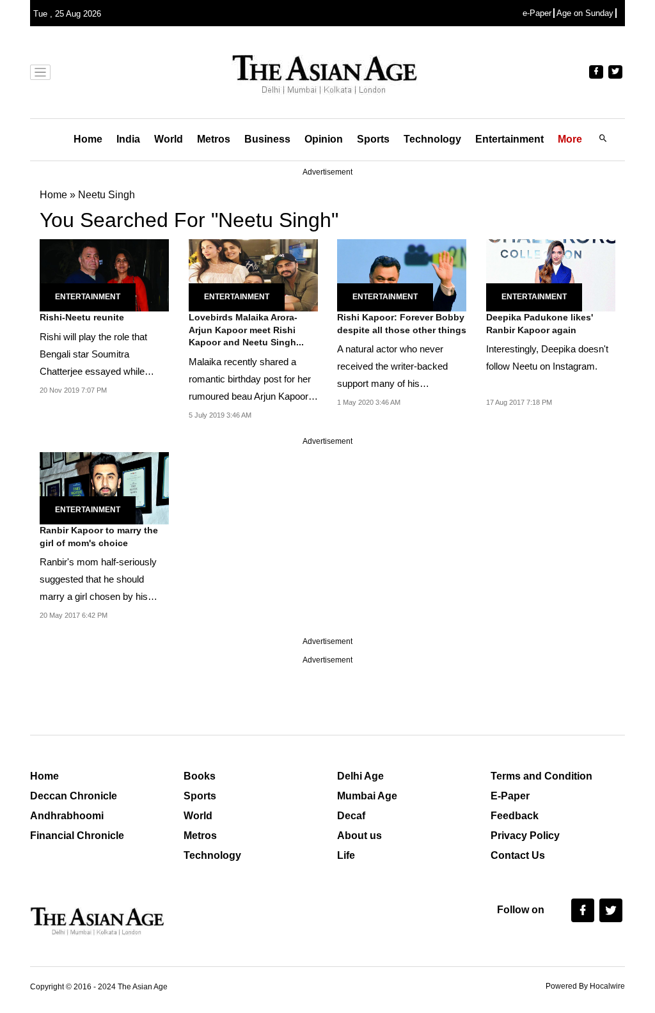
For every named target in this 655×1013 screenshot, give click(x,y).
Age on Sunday (584, 13)
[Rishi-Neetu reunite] (104, 274)
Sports (373, 139)
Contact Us (518, 855)
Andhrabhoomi (67, 815)
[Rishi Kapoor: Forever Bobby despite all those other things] (401, 274)
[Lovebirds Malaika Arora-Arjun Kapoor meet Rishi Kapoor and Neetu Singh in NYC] (253, 274)
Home (88, 139)
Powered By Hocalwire (585, 986)
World (168, 139)
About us (359, 835)
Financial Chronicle (77, 835)
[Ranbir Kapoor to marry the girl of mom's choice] (104, 487)
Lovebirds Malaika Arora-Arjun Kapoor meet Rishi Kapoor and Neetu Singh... (246, 329)
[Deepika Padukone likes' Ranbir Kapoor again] (550, 274)
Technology (432, 139)
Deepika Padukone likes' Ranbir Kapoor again (539, 323)
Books (200, 776)
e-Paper (537, 13)
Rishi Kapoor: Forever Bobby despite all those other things (401, 323)
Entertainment (509, 139)
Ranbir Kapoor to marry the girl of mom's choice (99, 536)
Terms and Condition (541, 776)
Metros (213, 139)
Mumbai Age (367, 795)
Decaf (351, 815)
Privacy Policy (525, 835)
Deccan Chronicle (73, 795)
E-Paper (510, 795)
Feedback (515, 815)
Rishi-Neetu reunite (82, 317)
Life (346, 855)
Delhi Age (360, 776)
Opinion (323, 139)
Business (267, 139)
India (128, 139)
